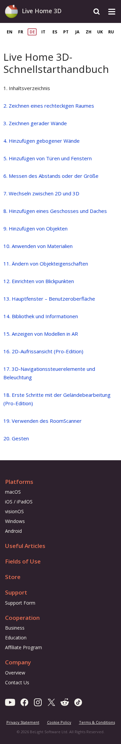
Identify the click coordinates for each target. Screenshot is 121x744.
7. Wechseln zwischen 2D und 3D (41, 193)
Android (13, 531)
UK (100, 32)
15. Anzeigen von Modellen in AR (40, 333)
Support (16, 592)
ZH (88, 32)
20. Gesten (16, 438)
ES (54, 32)
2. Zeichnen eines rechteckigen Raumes (48, 105)
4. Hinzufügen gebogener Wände (41, 140)
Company (18, 662)
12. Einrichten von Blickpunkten (38, 281)
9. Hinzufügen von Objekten (35, 228)
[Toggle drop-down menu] (112, 11)
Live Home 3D (42, 11)
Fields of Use (23, 561)
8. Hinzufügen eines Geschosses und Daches (55, 211)
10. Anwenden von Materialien (38, 246)
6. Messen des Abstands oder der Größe (50, 175)
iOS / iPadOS (19, 501)
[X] (51, 701)
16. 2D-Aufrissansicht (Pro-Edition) (43, 351)
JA (77, 32)
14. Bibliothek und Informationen (40, 316)
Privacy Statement (22, 722)
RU (111, 32)
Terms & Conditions (97, 722)
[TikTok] (78, 701)
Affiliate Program (23, 647)
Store (13, 577)
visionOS (14, 511)
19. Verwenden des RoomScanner (42, 420)
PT (66, 32)
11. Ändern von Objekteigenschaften (45, 263)
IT (43, 32)
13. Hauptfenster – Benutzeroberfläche (49, 298)
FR (20, 32)
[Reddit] (65, 701)
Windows (15, 521)
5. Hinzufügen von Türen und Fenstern (47, 158)
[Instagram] (38, 701)
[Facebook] (24, 701)
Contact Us (17, 682)
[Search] (96, 11)
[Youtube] (10, 701)
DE (32, 32)
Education (16, 637)
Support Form (20, 603)
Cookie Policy (59, 722)
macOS (13, 492)
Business (15, 628)
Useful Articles (25, 546)
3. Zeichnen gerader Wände (35, 123)
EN (9, 32)
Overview (15, 672)
